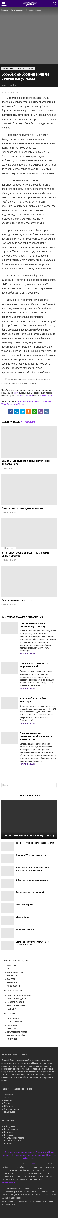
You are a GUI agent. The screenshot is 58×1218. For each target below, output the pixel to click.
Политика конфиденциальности (19, 1152)
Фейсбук (38, 401)
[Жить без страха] (7, 908)
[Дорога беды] (7, 920)
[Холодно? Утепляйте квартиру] (9, 703)
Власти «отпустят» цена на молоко (22, 508)
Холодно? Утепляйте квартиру (33, 699)
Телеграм (46, 401)
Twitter (10, 404)
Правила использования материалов (29, 1155)
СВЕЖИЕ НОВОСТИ (13, 991)
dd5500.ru (33, 1164)
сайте (16, 393)
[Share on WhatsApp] (34, 411)
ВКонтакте (9, 1106)
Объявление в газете (14, 1138)
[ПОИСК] (55, 4)
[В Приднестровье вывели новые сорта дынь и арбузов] (29, 533)
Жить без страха (24, 904)
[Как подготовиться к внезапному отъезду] (9, 627)
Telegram (8, 1095)
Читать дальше (27, 653)
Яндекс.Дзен (46, 396)
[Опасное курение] (7, 933)
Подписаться (42, 1152)
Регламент (9, 1135)
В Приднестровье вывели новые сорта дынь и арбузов (25, 554)
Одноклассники (11, 1109)
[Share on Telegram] (16, 411)
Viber (3, 404)
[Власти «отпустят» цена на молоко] (29, 489)
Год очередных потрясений (30, 892)
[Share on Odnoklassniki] (28, 411)
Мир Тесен (19, 404)
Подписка (8, 1132)
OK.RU (19, 401)
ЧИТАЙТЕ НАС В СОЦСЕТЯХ (17, 961)
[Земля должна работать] (29, 581)
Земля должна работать (16, 600)
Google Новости (25, 396)
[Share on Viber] (40, 411)
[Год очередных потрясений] (7, 896)
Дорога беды (22, 916)
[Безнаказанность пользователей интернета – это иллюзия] (9, 738)
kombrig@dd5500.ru (9, 1183)
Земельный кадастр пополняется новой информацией (26, 462)
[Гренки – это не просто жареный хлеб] (9, 668)
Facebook (8, 1100)
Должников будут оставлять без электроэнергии (32, 943)
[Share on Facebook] (10, 411)
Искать (54, 786)
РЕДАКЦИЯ (9, 1014)
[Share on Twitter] (22, 411)
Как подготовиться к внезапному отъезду (32, 624)
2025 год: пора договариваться (32, 879)
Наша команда (11, 1129)
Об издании (9, 1126)
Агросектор (28, 422)
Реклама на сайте (12, 1141)
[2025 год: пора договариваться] (7, 883)
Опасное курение (25, 929)
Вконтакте (28, 401)
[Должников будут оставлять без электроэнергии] (7, 945)
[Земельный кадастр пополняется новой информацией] (29, 442)
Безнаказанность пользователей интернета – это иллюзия (37, 736)
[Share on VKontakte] (46, 411)
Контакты (8, 1143)
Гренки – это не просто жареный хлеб (34, 665)
